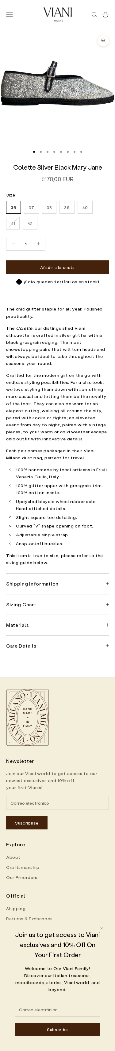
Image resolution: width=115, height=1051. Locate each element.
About (13, 857)
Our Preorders (21, 877)
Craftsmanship (23, 867)
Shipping (16, 908)
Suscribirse (27, 822)
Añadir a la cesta (57, 267)
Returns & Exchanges (29, 918)
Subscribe (57, 1029)
